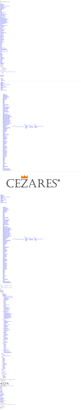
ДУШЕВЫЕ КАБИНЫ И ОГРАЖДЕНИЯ (8, 297)
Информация (1, 392)
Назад (4, 293)
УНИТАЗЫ (5, 337)
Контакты (1, 391)
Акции (1, 387)
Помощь (1, 396)
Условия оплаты (2, 393)
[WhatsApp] (0, 74)
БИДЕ (4, 341)
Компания (4, 366)
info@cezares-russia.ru (3, 70)
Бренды (1, 388)
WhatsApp (3, 405)
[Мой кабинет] (0, 288)
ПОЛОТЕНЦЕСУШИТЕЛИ (7, 351)
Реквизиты (1, 395)
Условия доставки (2, 394)
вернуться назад (2, 386)
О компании (1, 390)
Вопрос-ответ (1, 399)
